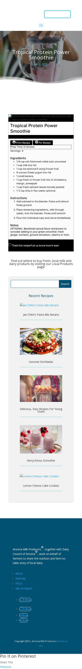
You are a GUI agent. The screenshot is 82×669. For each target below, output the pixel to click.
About (19, 573)
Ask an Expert (23, 588)
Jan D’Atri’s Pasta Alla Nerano (41, 314)
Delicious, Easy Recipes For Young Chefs (41, 410)
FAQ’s (19, 583)
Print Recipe (23, 142)
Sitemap (20, 578)
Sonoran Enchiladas (41, 362)
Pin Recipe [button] (44, 142)
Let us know (38, 245)
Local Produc (61, 264)
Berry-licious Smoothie (41, 460)
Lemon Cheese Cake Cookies (41, 485)
